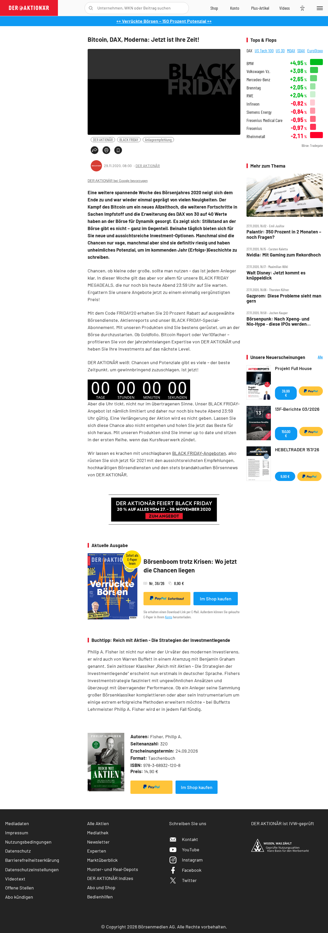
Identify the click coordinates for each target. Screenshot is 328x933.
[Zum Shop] (214, 8)
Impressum (16, 832)
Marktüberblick (102, 860)
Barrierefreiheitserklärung (32, 860)
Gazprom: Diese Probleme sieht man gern (284, 298)
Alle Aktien (98, 823)
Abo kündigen (19, 897)
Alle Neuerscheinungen (315, 357)
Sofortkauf (176, 599)
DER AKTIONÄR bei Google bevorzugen (118, 181)
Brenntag (254, 87)
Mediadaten (17, 823)
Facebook (191, 870)
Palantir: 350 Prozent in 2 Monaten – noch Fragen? (284, 234)
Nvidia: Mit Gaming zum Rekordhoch (284, 255)
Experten (96, 851)
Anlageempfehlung (158, 139)
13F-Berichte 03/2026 (297, 409)
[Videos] (284, 8)
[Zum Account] (234, 8)
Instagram (192, 860)
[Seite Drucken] (106, 150)
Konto (168, 617)
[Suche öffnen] (91, 8)
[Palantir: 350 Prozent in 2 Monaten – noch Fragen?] (285, 195)
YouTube (190, 849)
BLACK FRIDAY (128, 139)
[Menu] (319, 8)
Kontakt (190, 839)
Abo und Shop (101, 887)
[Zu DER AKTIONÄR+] (260, 8)
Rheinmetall (256, 136)
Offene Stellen (19, 887)
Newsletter (98, 842)
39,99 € (286, 392)
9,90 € (285, 476)
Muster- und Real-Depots (112, 869)
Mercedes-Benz (258, 79)
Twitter (189, 880)
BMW (250, 63)
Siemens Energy (259, 112)
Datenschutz (18, 851)
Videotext (15, 878)
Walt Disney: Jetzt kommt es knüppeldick (276, 275)
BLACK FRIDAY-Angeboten (199, 453)
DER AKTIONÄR (103, 139)
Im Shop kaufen (215, 598)
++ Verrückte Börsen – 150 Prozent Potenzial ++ (164, 21)
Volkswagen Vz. (258, 71)
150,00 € (286, 433)
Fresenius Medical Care (264, 120)
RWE (250, 95)
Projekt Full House (293, 368)
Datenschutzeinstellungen (32, 869)
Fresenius (254, 128)
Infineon (253, 104)
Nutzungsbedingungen (28, 842)
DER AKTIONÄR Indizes (110, 878)
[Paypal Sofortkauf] (151, 787)
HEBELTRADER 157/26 (297, 449)
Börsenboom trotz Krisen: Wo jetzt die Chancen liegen (190, 566)
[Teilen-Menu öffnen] (94, 150)
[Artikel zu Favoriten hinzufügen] (118, 150)
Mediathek (97, 832)
